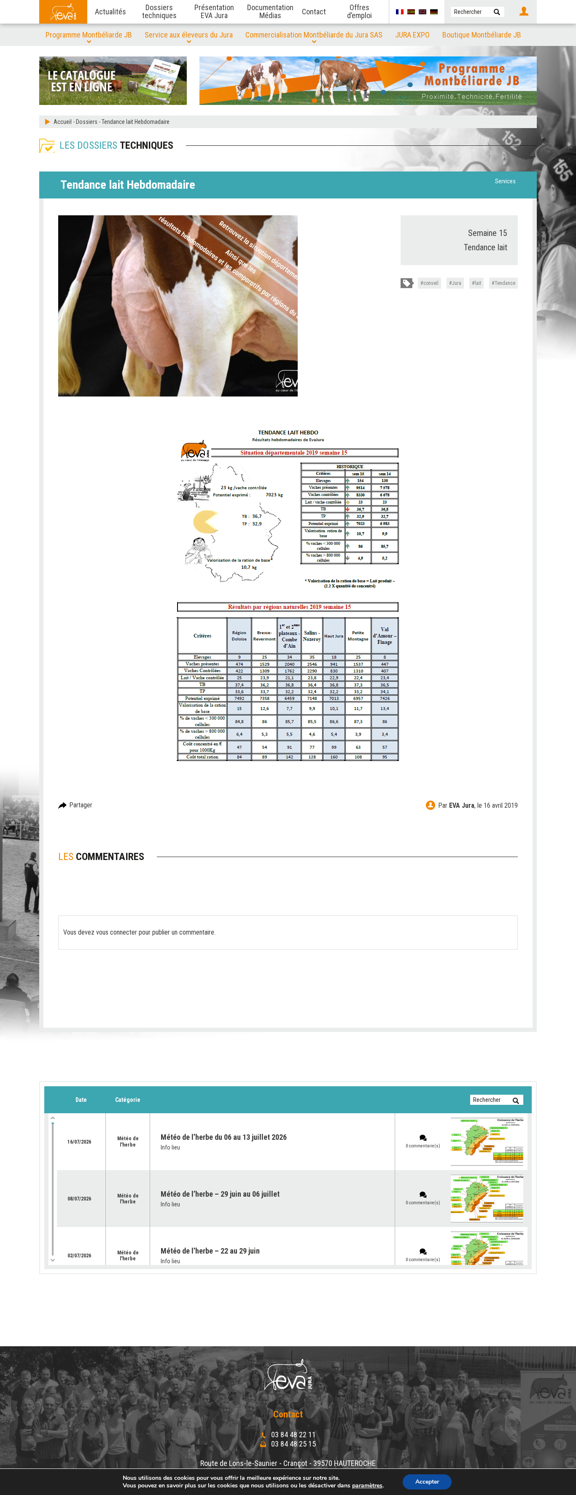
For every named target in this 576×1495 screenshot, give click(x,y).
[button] (497, 12)
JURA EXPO (412, 34)
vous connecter (116, 932)
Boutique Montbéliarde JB (481, 34)
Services (505, 181)
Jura (456, 283)
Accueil (63, 121)
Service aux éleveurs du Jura (189, 34)
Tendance (505, 283)
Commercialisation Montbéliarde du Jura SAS (313, 34)
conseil (431, 283)
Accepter (427, 1482)
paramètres (367, 1486)
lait (478, 283)
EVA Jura (461, 805)
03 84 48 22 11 (292, 1434)
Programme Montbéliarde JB (89, 34)
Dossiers (86, 121)
